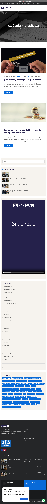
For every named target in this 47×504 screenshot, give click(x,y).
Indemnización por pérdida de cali (14, 459)
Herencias (6, 334)
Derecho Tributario (29, 463)
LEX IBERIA (24, 76)
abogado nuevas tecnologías (9, 289)
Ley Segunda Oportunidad (34, 76)
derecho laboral (7, 325)
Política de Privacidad (40, 501)
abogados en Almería (8, 300)
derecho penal (6, 328)
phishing (38, 399)
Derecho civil (6, 314)
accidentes (28, 386)
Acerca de (27, 429)
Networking (6, 348)
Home (18, 28)
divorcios (38, 388)
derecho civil (23, 388)
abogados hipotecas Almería (8, 386)
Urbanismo (38, 470)
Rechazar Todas (15, 498)
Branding (33, 386)
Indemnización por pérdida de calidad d (18, 172)
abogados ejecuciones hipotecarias (9, 383)
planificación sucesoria (7, 401)
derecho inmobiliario (31, 388)
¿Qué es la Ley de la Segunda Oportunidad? (22, 80)
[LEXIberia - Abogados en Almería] (7, 8)
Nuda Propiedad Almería (8, 353)
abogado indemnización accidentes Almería (32, 378)
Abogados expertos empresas (10, 303)
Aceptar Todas (24, 498)
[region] (15, 494)
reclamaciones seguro (8, 356)
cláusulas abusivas (6, 388)
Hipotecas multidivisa (18, 126)
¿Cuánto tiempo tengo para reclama (15, 472)
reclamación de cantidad (34, 401)
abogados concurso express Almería (35, 380)
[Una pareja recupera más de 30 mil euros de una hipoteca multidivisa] (23, 112)
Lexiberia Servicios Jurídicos (8, 396)
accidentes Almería (7, 306)
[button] (43, 500)
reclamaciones (25, 401)
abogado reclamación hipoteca (8, 380)
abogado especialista (8, 286)
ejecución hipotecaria (7, 391)
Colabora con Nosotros (30, 438)
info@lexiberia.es (11, 482)
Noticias (5, 350)
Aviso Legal (33, 501)
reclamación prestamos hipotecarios (22, 404)
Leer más (8, 92)
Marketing (6, 342)
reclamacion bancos (17, 401)
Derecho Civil (28, 459)
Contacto (27, 436)
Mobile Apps (6, 345)
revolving (5, 359)
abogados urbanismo (20, 386)
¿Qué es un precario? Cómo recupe (15, 465)
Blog (26, 440)
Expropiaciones (7, 331)
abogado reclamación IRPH (21, 380)
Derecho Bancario (9, 126)
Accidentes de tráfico (8, 309)
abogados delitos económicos (10, 297)
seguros (32, 404)
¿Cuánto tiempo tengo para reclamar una (18, 184)
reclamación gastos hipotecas (8, 404)
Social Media (6, 364)
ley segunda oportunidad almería (9, 399)
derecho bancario (15, 388)
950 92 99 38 (32, 482)
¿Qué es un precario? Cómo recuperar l (18, 178)
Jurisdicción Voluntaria (30, 466)
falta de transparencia (26, 391)
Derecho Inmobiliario (8, 323)
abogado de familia (6, 378)
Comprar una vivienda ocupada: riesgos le (18, 190)
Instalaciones (28, 433)
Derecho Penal (39, 459)
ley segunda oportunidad (32, 396)
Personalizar (7, 498)
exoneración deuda (16, 391)
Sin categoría (6, 362)
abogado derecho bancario (17, 378)
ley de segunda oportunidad (21, 396)
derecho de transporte (8, 320)
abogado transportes (8, 292)
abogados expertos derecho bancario (37, 383)
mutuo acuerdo (32, 399)
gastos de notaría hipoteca (36, 391)
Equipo (26, 431)
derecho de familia (7, 317)
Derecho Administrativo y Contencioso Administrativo (30, 472)
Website (38, 404)
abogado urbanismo (8, 295)
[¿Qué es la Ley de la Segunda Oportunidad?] (23, 60)
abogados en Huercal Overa (23, 383)
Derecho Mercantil (40, 463)
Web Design (6, 367)
